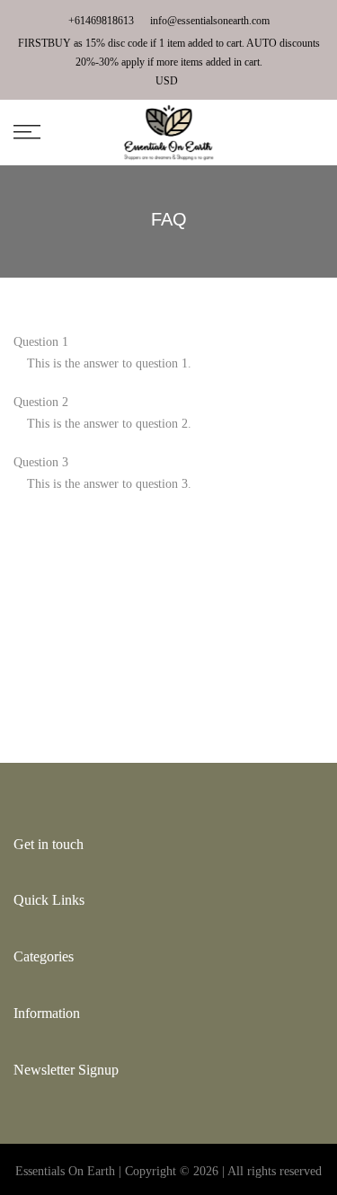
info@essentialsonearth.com (210, 20)
